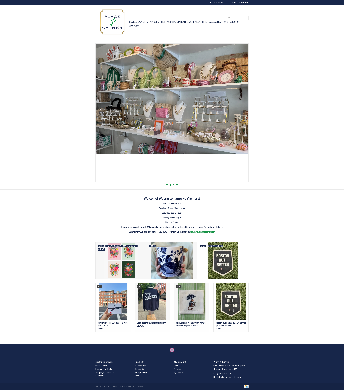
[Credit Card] (246, 386)
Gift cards (134, 26)
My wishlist (179, 372)
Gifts (204, 22)
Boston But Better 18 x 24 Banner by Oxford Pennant (231, 324)
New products (141, 372)
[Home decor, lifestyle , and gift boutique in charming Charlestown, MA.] (111, 22)
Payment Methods (103, 369)
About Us (235, 22)
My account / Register (240, 2)
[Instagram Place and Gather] (172, 350)
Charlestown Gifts (138, 22)
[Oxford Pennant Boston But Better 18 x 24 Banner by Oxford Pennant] (231, 301)
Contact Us (100, 376)
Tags (137, 376)
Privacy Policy (101, 366)
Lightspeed (139, 386)
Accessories (215, 22)
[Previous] (101, 113)
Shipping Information (104, 372)
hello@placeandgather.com (202, 232)
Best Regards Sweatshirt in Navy (151, 323)
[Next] (243, 113)
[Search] (229, 18)
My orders (178, 369)
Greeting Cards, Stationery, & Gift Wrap (180, 22)
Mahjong (154, 22)
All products (140, 366)
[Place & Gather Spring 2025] (172, 113)
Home (225, 22)
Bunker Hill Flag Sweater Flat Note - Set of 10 (113, 324)
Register (177, 366)
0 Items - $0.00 (218, 2)
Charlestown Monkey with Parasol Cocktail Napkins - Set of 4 (191, 324)
